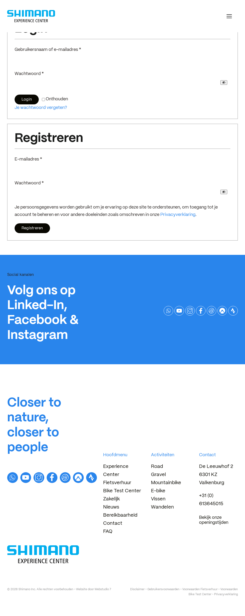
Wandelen (162, 507)
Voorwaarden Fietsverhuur (199, 589)
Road (157, 466)
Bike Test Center (122, 491)
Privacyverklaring (177, 215)
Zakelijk (111, 499)
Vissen (158, 499)
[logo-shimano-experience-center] (31, 12)
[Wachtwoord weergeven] (223, 82)
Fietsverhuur (117, 483)
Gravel (158, 474)
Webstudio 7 (103, 589)
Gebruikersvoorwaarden (163, 589)
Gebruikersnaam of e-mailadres (48, 50)
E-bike (158, 491)
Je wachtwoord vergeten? (41, 108)
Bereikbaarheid (120, 515)
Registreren (32, 228)
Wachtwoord (29, 74)
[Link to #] (229, 16)
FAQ (107, 531)
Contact (112, 523)
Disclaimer (137, 589)
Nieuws (111, 507)
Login (27, 99)
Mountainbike (166, 483)
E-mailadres (28, 159)
